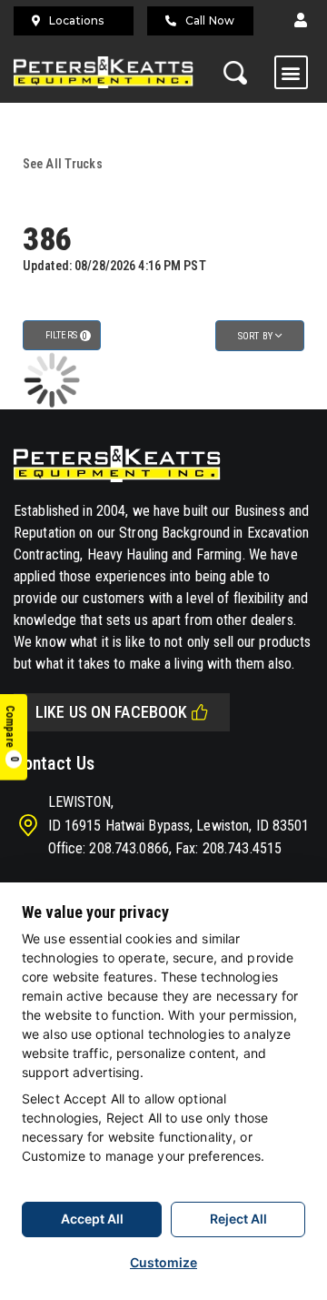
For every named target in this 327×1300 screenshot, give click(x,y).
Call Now (209, 20)
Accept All (92, 1218)
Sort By (256, 336)
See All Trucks (63, 163)
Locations (76, 20)
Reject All (238, 1218)
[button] (300, 21)
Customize (163, 1262)
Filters (66, 335)
